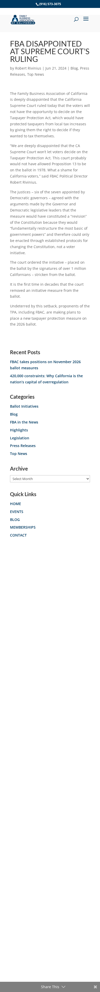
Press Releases (23, 445)
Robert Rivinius (28, 68)
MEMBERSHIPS (23, 527)
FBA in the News (24, 422)
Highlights (19, 430)
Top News (35, 74)
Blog (74, 68)
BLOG (15, 519)
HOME (15, 503)
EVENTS (16, 511)
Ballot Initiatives (24, 406)
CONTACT (18, 535)
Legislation (19, 438)
